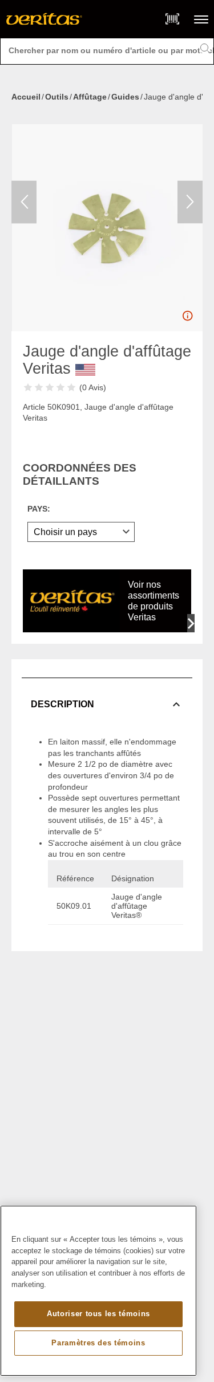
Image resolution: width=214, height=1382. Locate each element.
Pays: (38, 508)
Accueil (26, 96)
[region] (98, 1290)
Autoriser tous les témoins (98, 1313)
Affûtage (90, 96)
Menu (201, 19)
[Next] (190, 201)
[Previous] (24, 201)
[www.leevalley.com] (44, 19)
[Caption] (187, 318)
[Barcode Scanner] (172, 18)
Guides (125, 96)
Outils (56, 96)
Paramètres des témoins (98, 1343)
